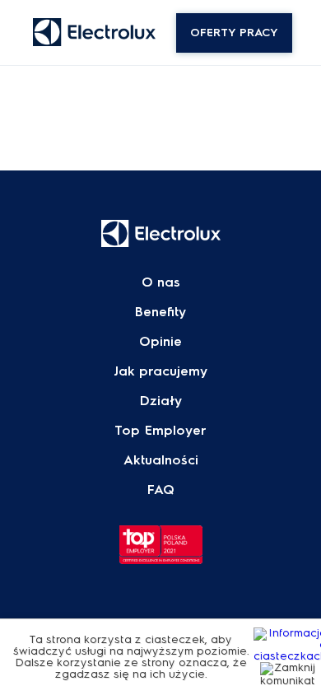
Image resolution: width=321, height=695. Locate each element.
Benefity (160, 312)
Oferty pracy (234, 33)
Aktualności (160, 460)
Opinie (160, 341)
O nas (161, 282)
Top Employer (160, 430)
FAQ (160, 490)
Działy (161, 401)
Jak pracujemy (160, 371)
